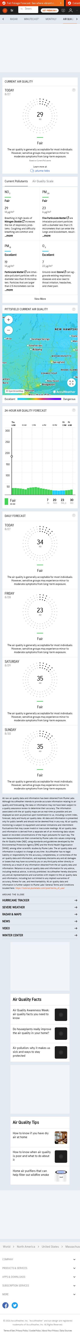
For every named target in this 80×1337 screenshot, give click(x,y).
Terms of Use (9, 1330)
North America (26, 1247)
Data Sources (66, 1330)
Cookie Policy (35, 1330)
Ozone (60, 272)
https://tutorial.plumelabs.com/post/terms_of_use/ (40, 888)
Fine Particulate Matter (54, 218)
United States (50, 1247)
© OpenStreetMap (14, 391)
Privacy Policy (22, 1330)
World (6, 1247)
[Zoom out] (8, 330)
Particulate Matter (14, 272)
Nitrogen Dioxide (13, 221)
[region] (40, 354)
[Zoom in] (8, 319)
